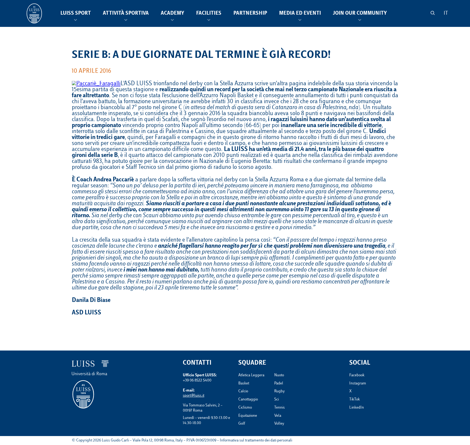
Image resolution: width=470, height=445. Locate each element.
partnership (250, 13)
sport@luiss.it (193, 396)
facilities (208, 13)
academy (172, 13)
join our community (360, 13)
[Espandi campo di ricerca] (432, 13)
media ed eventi (300, 13)
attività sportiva (126, 13)
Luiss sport (75, 13)
